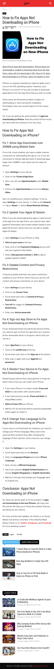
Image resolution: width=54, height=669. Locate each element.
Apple (12, 534)
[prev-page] (4, 585)
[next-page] (8, 585)
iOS (10, 9)
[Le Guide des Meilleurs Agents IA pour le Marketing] (9, 602)
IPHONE (19, 534)
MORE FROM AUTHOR (30, 542)
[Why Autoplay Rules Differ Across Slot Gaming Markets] (9, 626)
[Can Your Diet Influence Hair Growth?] (9, 651)
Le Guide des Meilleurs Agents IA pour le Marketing (34, 600)
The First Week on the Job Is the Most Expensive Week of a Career (33, 612)
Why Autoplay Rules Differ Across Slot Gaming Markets (34, 625)
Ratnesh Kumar (10, 27)
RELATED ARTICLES (11, 542)
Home (5, 9)
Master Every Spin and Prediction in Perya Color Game (32, 637)
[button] (50, 3)
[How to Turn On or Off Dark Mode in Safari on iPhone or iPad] (9, 576)
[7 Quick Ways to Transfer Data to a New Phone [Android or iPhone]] (9, 552)
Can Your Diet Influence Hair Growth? (33, 648)
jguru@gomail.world (40, 666)
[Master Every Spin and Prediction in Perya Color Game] (9, 639)
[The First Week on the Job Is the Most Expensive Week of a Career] (9, 614)
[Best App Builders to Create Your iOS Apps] (9, 564)
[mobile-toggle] (4, 3)
